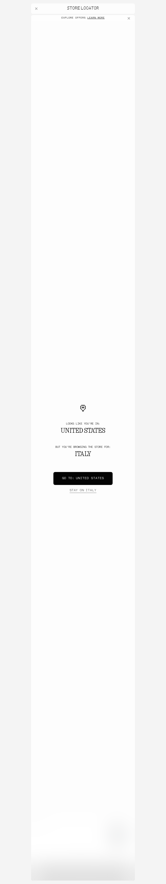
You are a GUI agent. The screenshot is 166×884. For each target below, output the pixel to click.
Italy (83, 490)
